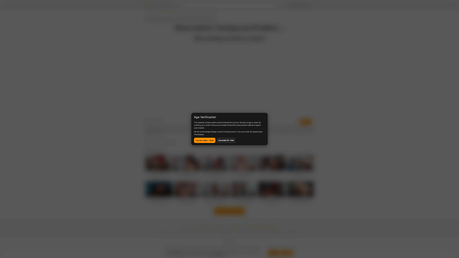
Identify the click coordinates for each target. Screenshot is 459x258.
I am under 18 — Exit (226, 140)
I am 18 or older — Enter (205, 140)
